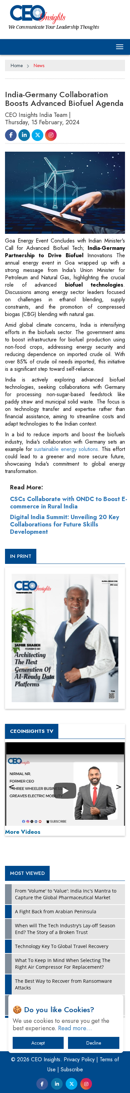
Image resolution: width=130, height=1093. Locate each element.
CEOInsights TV (31, 731)
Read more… (75, 1028)
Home (17, 65)
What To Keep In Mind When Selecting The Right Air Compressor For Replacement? (62, 963)
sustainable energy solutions (66, 449)
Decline (93, 1043)
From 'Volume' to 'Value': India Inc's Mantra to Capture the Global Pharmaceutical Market (65, 894)
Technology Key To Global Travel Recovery (61, 946)
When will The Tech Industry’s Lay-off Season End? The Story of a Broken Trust (65, 928)
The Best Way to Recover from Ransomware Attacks (63, 984)
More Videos (22, 832)
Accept (38, 1043)
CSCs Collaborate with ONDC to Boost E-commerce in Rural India (68, 503)
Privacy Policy (79, 1059)
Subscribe (72, 1069)
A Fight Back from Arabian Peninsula (55, 911)
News (39, 65)
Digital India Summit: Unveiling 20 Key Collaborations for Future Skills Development (64, 524)
